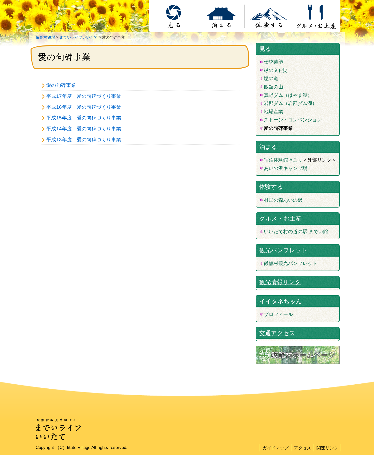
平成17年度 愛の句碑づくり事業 (83, 96)
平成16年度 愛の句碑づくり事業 (83, 107)
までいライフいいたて (79, 37)
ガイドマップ (276, 447)
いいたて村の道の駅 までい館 (296, 231)
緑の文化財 (276, 70)
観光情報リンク (280, 282)
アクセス (302, 447)
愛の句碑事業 (61, 85)
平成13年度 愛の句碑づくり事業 (83, 139)
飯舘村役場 (45, 37)
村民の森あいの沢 (283, 200)
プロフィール (278, 314)
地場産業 (273, 111)
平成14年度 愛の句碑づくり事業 (83, 128)
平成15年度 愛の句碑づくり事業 (83, 117)
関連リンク (327, 447)
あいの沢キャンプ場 (285, 168)
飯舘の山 (273, 86)
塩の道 (271, 78)
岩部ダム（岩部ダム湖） (290, 103)
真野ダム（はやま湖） (288, 95)
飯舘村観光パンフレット (290, 263)
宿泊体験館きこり (283, 160)
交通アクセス (277, 333)
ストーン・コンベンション (293, 119)
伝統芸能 (273, 62)
